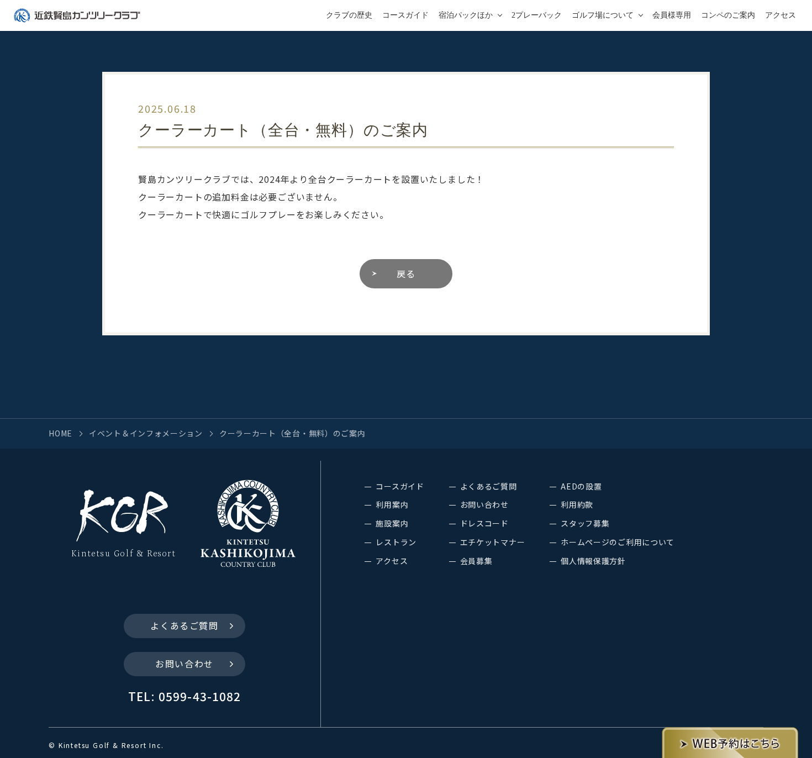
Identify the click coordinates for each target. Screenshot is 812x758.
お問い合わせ (184, 663)
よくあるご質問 (184, 625)
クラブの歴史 (349, 15)
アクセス (780, 15)
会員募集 (476, 560)
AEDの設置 (581, 486)
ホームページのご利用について (617, 542)
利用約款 (577, 504)
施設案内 (392, 523)
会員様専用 (671, 15)
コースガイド (405, 15)
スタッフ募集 (585, 523)
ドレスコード (484, 523)
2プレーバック (537, 15)
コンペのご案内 (728, 15)
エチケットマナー (492, 542)
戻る (406, 273)
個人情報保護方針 (593, 560)
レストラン (396, 542)
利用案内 (392, 504)
